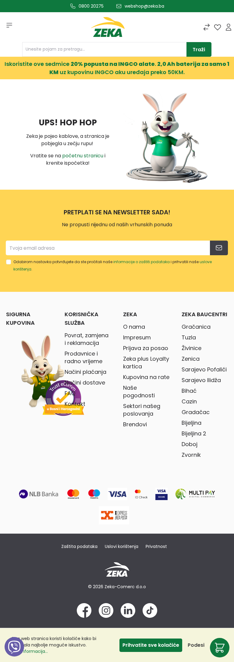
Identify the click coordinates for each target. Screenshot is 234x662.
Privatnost (156, 546)
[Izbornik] (7, 27)
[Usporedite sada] (206, 27)
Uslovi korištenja (121, 546)
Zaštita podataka (79, 546)
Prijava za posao (145, 348)
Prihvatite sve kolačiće (150, 645)
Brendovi (135, 424)
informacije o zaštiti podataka (141, 261)
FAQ (70, 393)
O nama (134, 327)
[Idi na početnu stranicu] (108, 28)
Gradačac (196, 412)
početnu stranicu (82, 155)
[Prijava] (228, 27)
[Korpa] (219, 647)
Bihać (189, 391)
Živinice (191, 348)
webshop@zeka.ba (144, 6)
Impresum (137, 337)
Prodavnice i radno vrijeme (83, 357)
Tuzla (189, 337)
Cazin (189, 401)
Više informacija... (29, 651)
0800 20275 (91, 6)
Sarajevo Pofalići (204, 369)
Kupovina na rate (146, 377)
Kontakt (75, 404)
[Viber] (14, 653)
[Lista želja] (217, 27)
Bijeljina (191, 423)
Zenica (191, 359)
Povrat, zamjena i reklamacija (86, 339)
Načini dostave (85, 382)
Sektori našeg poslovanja (141, 409)
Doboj (189, 444)
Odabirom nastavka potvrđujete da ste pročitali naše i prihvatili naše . (112, 265)
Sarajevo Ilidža (201, 380)
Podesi (196, 645)
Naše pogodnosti (139, 391)
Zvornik (191, 455)
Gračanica (196, 327)
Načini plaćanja (85, 372)
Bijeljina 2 (194, 433)
